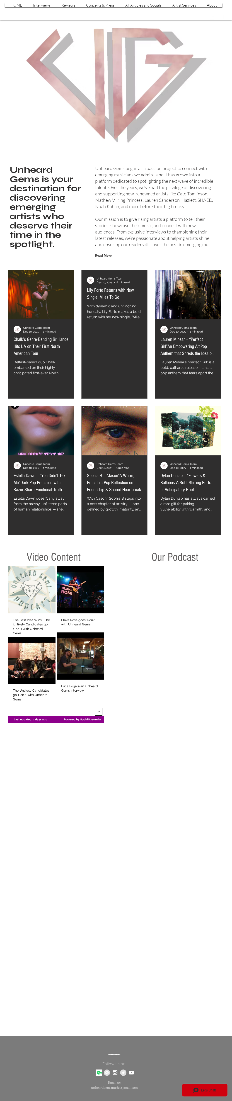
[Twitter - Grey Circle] (123, 1072)
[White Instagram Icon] (212, 16)
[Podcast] (99, 1072)
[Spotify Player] (174, 607)
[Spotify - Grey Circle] (107, 1072)
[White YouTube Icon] (220, 16)
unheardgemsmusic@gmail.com (114, 1087)
